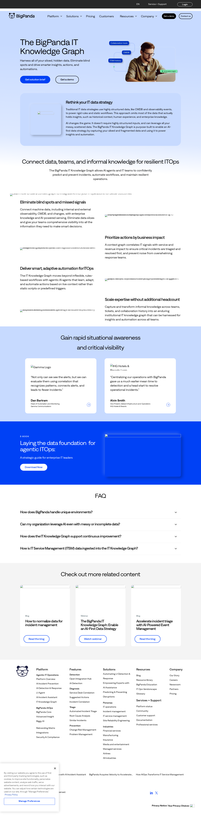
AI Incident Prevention (47, 683)
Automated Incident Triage (83, 711)
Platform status (144, 706)
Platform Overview (45, 679)
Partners (174, 689)
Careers (174, 680)
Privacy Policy (11, 794)
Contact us (186, 16)
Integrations (42, 732)
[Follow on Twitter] (156, 794)
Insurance (108, 740)
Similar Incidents (78, 720)
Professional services (147, 724)
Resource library (144, 680)
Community (142, 711)
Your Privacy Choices (178, 805)
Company (147, 16)
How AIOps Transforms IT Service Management (160, 774)
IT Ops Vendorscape (146, 689)
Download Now (34, 467)
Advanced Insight (45, 716)
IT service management (115, 716)
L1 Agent (40, 692)
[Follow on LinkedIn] (151, 794)
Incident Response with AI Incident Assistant (63, 774)
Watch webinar (93, 638)
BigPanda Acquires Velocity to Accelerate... (111, 774)
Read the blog (36, 638)
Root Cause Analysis (80, 716)
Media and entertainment (116, 744)
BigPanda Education (146, 684)
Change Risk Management (83, 729)
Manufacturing (110, 735)
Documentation (144, 720)
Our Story (174, 675)
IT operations (109, 707)
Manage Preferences (29, 801)
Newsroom (175, 684)
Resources (127, 16)
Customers (107, 16)
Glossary (140, 693)
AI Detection (76, 683)
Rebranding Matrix (45, 728)
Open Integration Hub (81, 678)
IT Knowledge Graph (46, 702)
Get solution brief (35, 79)
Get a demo (169, 16)
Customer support (145, 715)
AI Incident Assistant (46, 697)
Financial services (112, 730)
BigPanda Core (43, 712)
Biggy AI (40, 721)
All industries (109, 758)
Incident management (114, 711)
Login (185, 4)
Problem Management (81, 734)
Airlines (106, 753)
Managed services (112, 749)
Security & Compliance (48, 737)
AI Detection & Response (49, 688)
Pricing (90, 16)
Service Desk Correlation (82, 692)
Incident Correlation (80, 702)
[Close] (55, 768)
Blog (138, 675)
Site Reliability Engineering (116, 720)
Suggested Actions (79, 697)
